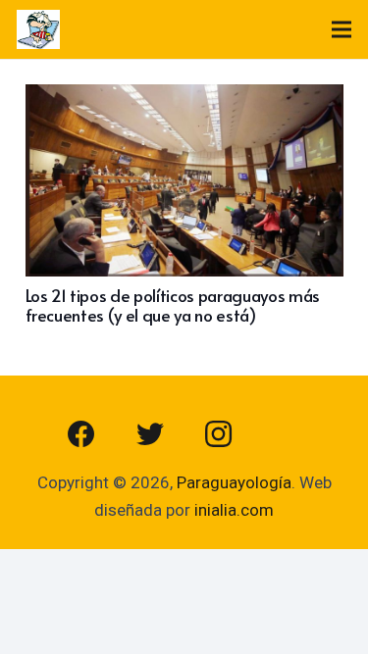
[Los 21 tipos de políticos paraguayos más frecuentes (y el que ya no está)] (184, 98)
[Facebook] (81, 434)
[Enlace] (38, 29)
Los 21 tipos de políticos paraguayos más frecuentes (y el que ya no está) (173, 305)
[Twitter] (150, 434)
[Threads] (287, 434)
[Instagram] (218, 434)
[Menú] (341, 29)
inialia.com (234, 510)
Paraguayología (234, 482)
